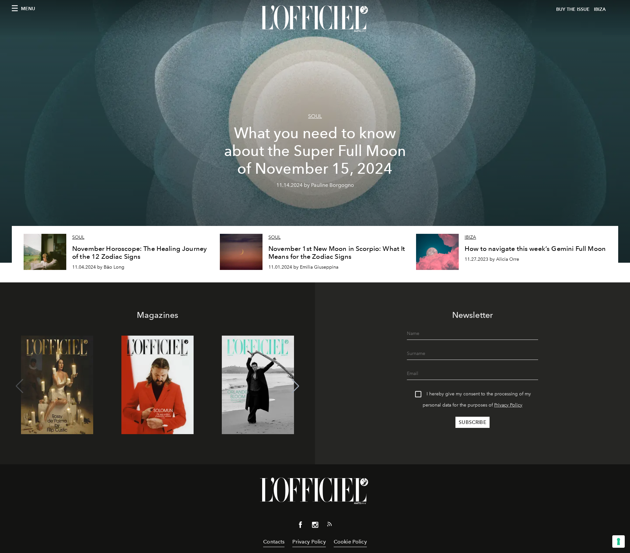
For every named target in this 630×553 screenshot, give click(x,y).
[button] (295, 386)
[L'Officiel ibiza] (315, 18)
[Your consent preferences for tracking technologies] (618, 541)
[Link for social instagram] (315, 526)
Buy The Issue (573, 9)
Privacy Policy (508, 405)
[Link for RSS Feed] (329, 525)
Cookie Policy (350, 542)
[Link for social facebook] (300, 526)
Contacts (273, 542)
